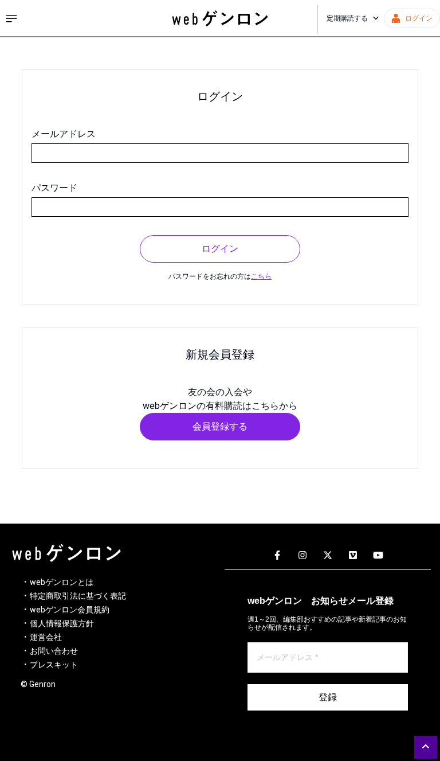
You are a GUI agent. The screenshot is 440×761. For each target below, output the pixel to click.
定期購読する (347, 18)
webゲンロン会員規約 (69, 609)
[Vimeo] (353, 555)
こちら (261, 276)
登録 (328, 697)
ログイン (220, 248)
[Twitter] (327, 555)
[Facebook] (277, 555)
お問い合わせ (54, 650)
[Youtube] (378, 555)
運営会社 (46, 637)
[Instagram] (302, 555)
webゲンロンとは (61, 582)
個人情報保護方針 (62, 623)
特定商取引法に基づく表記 (78, 595)
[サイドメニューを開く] (11, 18)
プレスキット (54, 664)
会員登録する (219, 426)
